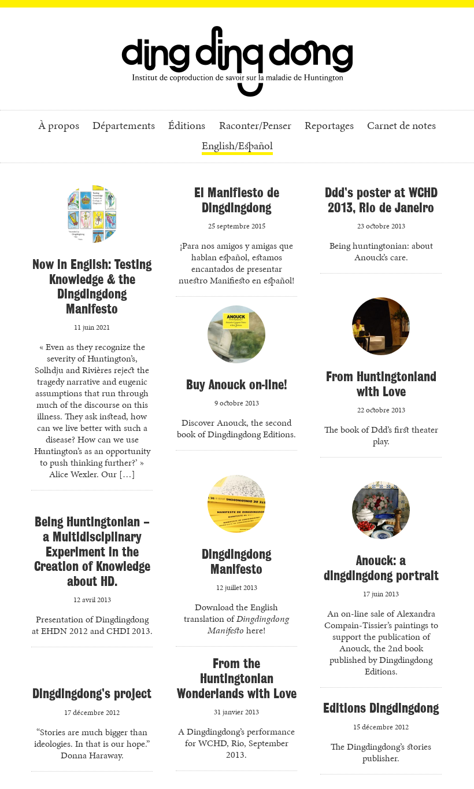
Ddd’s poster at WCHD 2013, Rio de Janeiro (381, 200)
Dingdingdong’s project (91, 693)
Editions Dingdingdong (381, 707)
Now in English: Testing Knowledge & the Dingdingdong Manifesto (91, 286)
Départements (123, 126)
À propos (58, 126)
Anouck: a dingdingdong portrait (381, 567)
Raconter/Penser (255, 126)
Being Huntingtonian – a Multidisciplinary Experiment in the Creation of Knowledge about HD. (92, 551)
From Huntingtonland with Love (381, 384)
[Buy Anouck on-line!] (236, 339)
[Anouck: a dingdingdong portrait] (381, 514)
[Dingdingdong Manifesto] (236, 508)
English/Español (237, 146)
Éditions (186, 126)
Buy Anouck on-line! (236, 384)
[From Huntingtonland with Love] (381, 330)
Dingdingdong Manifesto (236, 561)
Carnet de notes (401, 126)
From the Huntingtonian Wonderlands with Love (237, 678)
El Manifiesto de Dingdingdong (236, 200)
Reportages (329, 126)
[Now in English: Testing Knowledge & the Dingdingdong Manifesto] (92, 218)
